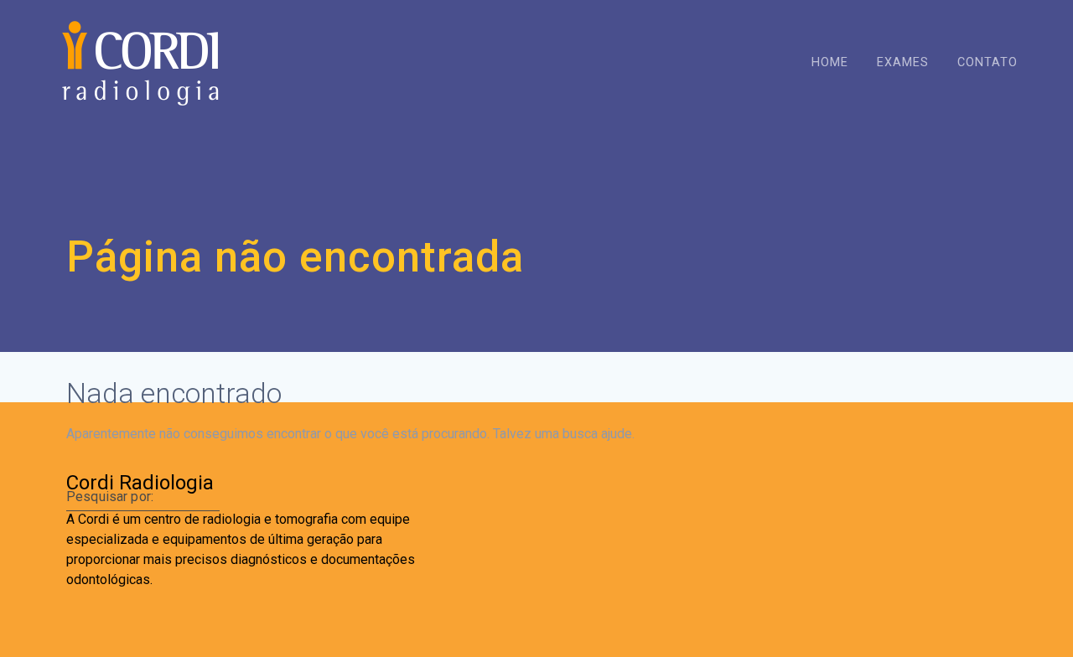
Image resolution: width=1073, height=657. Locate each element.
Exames (903, 62)
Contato (987, 62)
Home (829, 62)
